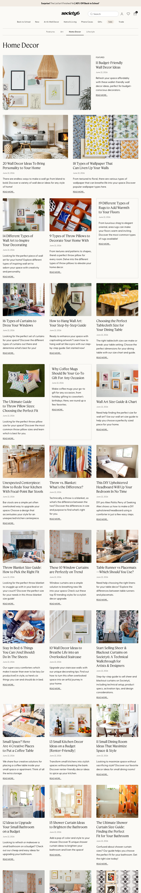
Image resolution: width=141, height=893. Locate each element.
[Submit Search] (91, 14)
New (37, 21)
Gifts (100, 21)
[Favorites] (128, 14)
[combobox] (103, 14)
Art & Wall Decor (51, 21)
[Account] (121, 14)
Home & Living (70, 21)
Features (50, 31)
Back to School (24, 21)
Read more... (102, 95)
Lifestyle (90, 31)
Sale (110, 21)
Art (62, 31)
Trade (121, 21)
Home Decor (75, 31)
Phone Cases (87, 21)
